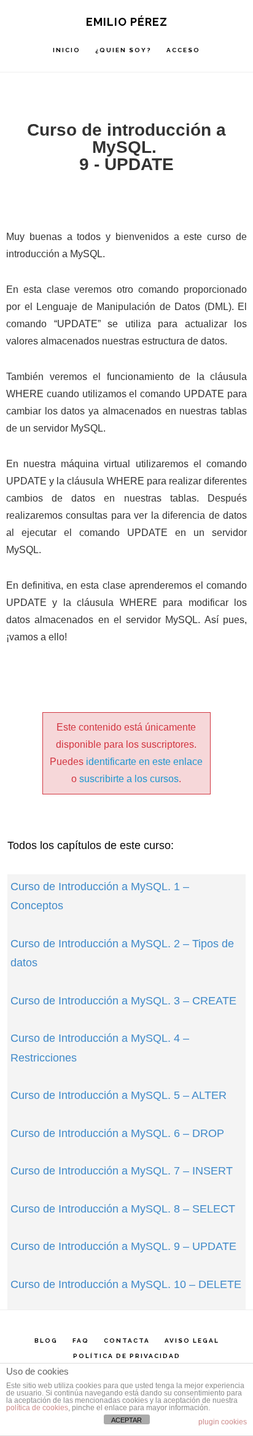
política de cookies (37, 1407)
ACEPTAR (126, 1420)
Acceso (183, 50)
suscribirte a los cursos (129, 779)
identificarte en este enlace (144, 761)
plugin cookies (222, 1422)
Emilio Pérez (127, 21)
